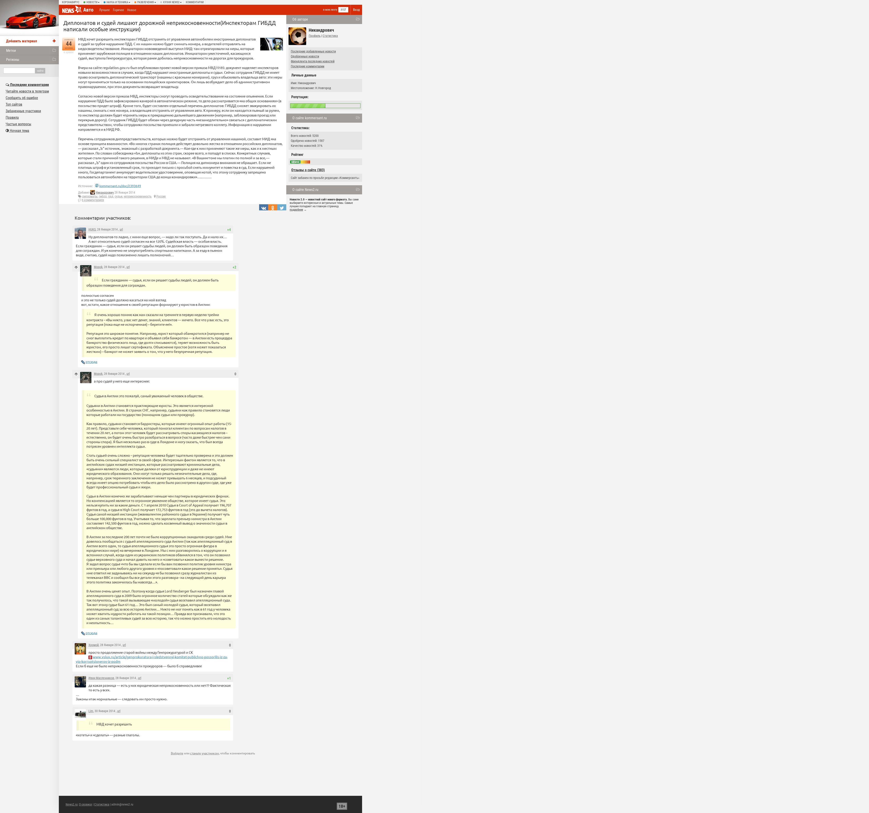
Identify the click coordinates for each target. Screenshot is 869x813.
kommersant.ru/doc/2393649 (120, 186)
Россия (161, 196)
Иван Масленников (101, 678)
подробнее (296, 209)
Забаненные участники (23, 111)
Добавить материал (21, 41)
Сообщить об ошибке (22, 98)
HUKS (92, 229)
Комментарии (195, 2)
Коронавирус (70, 2)
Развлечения (145, 2)
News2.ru (72, 804)
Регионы (12, 59)
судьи (118, 196)
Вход (356, 10)
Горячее (118, 10)
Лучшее (104, 10)
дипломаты (90, 196)
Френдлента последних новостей (312, 61)
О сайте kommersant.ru (309, 118)
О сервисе (85, 804)
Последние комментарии (307, 66)
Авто (88, 10)
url (121, 229)
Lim (90, 711)
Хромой (93, 645)
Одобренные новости (305, 56)
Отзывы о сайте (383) (308, 170)
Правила (12, 117)
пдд (110, 196)
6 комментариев (93, 200)
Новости (91, 2)
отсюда (91, 361)
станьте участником (204, 753)
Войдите (177, 753)
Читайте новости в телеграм (27, 91)
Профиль (315, 36)
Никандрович (105, 192)
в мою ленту (330, 9)
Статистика (330, 36)
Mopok (98, 267)
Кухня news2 (171, 2)
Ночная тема (19, 130)
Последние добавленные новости (313, 51)
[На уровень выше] (76, 267)
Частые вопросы (18, 124)
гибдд (103, 196)
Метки (11, 50)
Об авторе (300, 19)
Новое (131, 10)
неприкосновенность (138, 196)
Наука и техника (117, 2)
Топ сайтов (14, 104)
